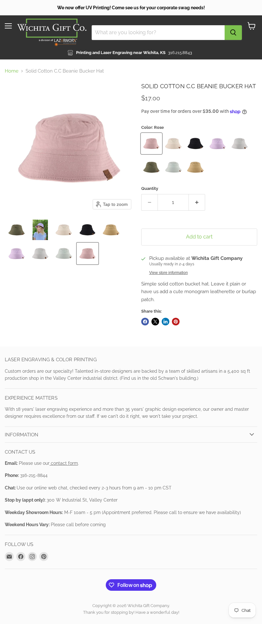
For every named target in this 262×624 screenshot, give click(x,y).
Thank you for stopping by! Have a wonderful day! (131, 612)
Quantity (149, 188)
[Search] (233, 32)
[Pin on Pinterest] (176, 321)
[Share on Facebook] (145, 321)
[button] (16, 230)
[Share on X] (155, 321)
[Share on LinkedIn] (165, 321)
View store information (168, 272)
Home (12, 71)
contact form (64, 463)
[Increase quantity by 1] (197, 202)
